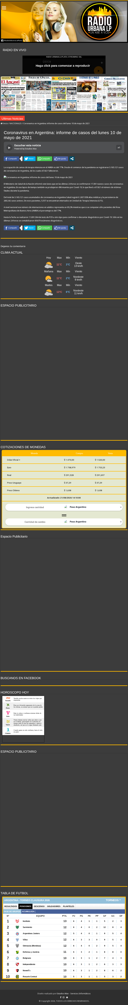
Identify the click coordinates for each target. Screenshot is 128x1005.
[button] (123, 93)
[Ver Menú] (4, 8)
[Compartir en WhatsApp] (44, 158)
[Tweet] (30, 158)
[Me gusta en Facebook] (60, 158)
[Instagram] (63, 997)
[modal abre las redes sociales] (72, 158)
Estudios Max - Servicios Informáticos (74, 993)
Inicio (5, 123)
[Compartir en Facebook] (11, 158)
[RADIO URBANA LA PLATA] (64, 21)
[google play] (67, 997)
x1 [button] (119, 147)
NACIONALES (16, 123)
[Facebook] (61, 997)
